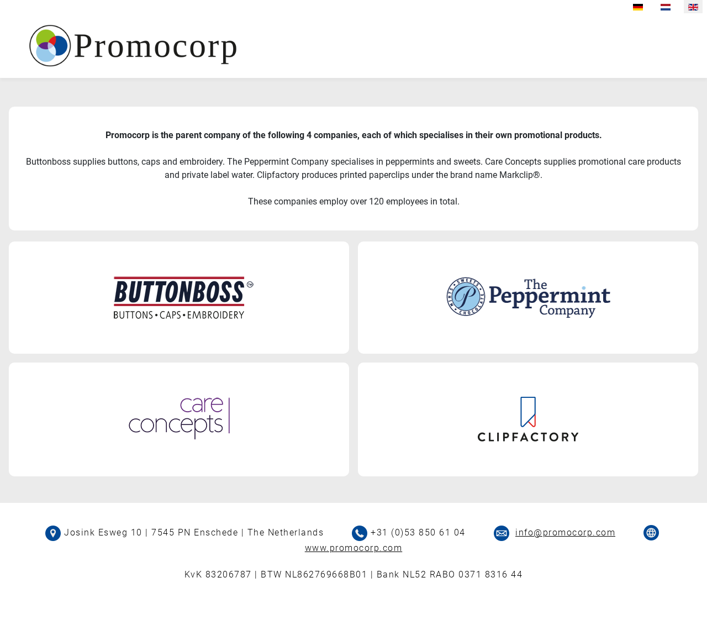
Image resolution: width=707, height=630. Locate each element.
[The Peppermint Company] (528, 297)
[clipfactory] (528, 418)
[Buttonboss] (179, 297)
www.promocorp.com (354, 548)
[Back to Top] (687, 609)
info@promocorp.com (565, 532)
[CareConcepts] (179, 418)
